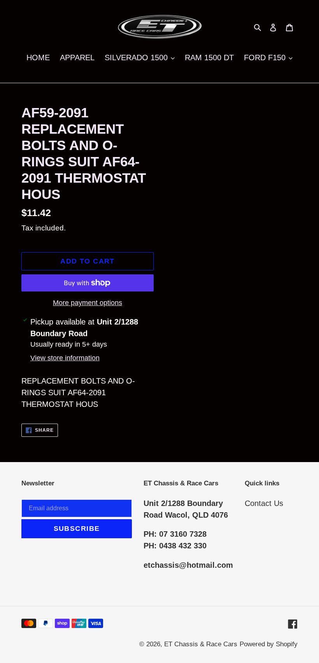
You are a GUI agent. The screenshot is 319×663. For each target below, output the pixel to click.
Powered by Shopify (269, 644)
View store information (65, 358)
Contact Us (264, 503)
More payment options (87, 303)
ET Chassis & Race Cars (200, 644)
